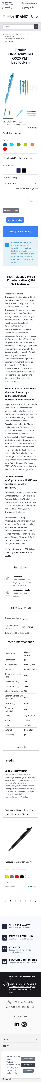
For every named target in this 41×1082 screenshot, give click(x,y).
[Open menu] (4, 16)
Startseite (6, 34)
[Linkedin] (17, 1024)
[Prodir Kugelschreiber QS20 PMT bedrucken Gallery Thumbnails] (20, 113)
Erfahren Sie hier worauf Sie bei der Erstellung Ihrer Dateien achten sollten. (20, 552)
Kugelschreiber (18, 34)
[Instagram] (24, 1024)
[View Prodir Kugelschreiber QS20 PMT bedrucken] (8, 113)
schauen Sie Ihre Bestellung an (22, 986)
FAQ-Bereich (31, 984)
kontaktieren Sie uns (22, 989)
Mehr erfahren (12, 1073)
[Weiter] (34, 91)
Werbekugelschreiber (14, 424)
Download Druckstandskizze (19, 633)
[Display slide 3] (20, 900)
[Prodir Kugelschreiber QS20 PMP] (20, 839)
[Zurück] (6, 91)
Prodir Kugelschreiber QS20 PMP (19, 862)
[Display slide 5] (30, 900)
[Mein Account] (32, 17)
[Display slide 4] (25, 900)
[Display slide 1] (10, 900)
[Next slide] (35, 900)
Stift (28, 313)
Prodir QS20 (9, 36)
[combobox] (18, 26)
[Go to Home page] (17, 17)
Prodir (29, 34)
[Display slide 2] (15, 900)
